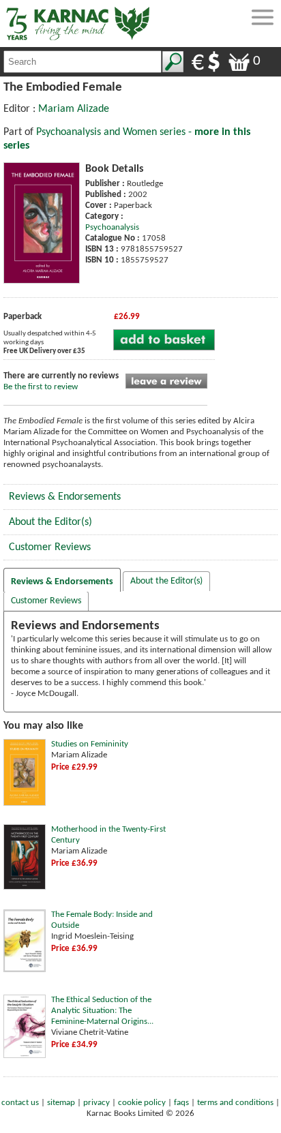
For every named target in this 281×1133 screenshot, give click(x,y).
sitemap (61, 1102)
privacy (96, 1102)
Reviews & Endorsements (65, 497)
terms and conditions (235, 1102)
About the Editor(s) (50, 522)
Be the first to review (40, 386)
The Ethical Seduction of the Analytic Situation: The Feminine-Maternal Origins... (102, 1010)
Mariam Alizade (73, 109)
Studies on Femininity (89, 744)
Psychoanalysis (112, 227)
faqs (181, 1102)
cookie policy (142, 1102)
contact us (20, 1102)
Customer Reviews (50, 547)
